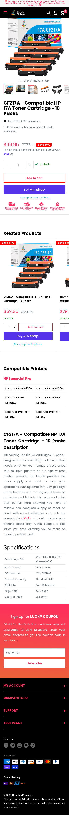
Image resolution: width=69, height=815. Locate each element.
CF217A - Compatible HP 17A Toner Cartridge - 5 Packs (27, 299)
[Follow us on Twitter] (12, 745)
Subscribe (34, 663)
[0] (62, 13)
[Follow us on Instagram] (19, 745)
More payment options (34, 197)
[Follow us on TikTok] (32, 745)
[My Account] (55, 13)
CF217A (26, 518)
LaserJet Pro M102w (19, 388)
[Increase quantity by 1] (29, 165)
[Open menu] (5, 12)
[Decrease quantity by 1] (7, 165)
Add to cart (34, 178)
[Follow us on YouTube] (26, 745)
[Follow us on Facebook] (6, 745)
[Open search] (48, 13)
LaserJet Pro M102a (49, 388)
